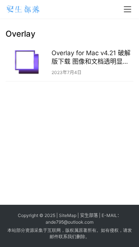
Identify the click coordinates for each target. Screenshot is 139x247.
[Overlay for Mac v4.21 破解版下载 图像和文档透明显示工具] (27, 62)
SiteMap (67, 215)
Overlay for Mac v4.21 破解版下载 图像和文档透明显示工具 (91, 57)
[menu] (127, 9)
